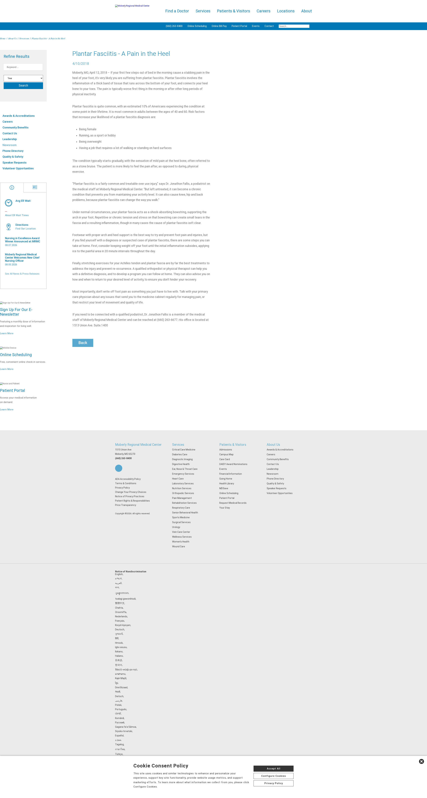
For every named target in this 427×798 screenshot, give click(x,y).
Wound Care (178, 546)
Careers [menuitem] (263, 11)
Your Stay (224, 507)
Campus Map (226, 454)
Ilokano (119, 651)
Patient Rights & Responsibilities (132, 500)
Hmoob (119, 643)
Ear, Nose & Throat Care (184, 469)
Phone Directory (13, 150)
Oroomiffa (120, 612)
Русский (119, 722)
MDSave (223, 488)
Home (3, 38)
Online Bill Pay (219, 26)
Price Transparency (125, 505)
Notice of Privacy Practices (129, 496)
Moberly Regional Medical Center (138, 445)
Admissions (225, 449)
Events (256, 26)
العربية (118, 583)
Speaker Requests (15, 162)
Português (120, 709)
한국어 (118, 665)
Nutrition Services (181, 488)
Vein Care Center (181, 532)
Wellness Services (182, 536)
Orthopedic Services (183, 493)
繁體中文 (119, 603)
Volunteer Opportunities (18, 168)
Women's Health (180, 541)
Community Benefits (16, 127)
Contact (269, 26)
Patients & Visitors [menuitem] (233, 11)
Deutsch (119, 629)
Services (178, 445)
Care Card (224, 459)
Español (119, 735)
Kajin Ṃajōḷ (120, 678)
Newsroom (24, 38)
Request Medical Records (233, 503)
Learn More (6, 333)
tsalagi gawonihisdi (125, 598)
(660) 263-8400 (174, 26)
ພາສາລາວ (120, 674)
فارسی (118, 700)
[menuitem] (294, 26)
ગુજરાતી (119, 633)
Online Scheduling (197, 26)
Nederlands (121, 616)
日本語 (118, 660)
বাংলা (117, 587)
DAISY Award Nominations (233, 464)
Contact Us (10, 133)
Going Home (225, 478)
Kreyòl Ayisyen (122, 625)
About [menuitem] (306, 11)
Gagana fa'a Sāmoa (125, 727)
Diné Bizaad (121, 687)
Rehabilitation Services (184, 503)
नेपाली (117, 691)
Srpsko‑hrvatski (123, 731)
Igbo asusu (121, 647)
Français (119, 620)
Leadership (10, 139)
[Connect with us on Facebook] (118, 468)
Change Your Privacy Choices (130, 492)
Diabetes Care (179, 454)
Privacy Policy (122, 487)
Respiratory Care (181, 507)
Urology (176, 527)
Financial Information (230, 473)
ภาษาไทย (120, 749)
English (119, 574)
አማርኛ (118, 578)
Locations (286, 11)
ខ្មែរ (116, 683)
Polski (118, 705)
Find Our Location (26, 228)
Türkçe (119, 754)
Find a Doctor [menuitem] (177, 11)
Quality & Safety (13, 156)
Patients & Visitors (232, 445)
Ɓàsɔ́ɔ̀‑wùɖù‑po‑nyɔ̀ (126, 669)
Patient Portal (239, 26)
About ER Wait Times (17, 215)
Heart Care (178, 478)
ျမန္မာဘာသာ (121, 593)
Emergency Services (183, 473)
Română (119, 718)
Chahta (119, 607)
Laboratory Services (183, 483)
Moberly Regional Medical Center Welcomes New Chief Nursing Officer (22, 257)
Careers (8, 121)
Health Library (226, 483)
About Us (12, 38)
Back (82, 342)
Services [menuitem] (203, 11)
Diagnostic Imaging (182, 459)
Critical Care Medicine (183, 449)
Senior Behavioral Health (185, 512)
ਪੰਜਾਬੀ (118, 713)
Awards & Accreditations (19, 115)
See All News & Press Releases (22, 273)
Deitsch (119, 696)
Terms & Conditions (125, 483)
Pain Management (182, 498)
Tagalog (119, 744)
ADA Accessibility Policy (128, 479)
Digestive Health (181, 464)
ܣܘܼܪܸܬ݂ (118, 740)
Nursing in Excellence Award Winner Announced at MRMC (22, 240)
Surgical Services (181, 522)
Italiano (119, 656)
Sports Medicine (181, 517)
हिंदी (116, 638)
